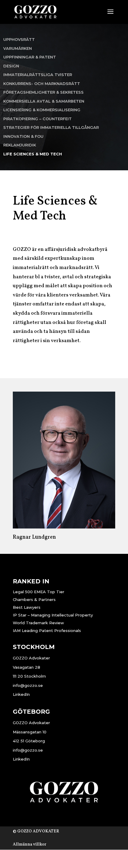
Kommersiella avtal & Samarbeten (43, 101)
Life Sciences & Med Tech (32, 154)
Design (11, 66)
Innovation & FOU (23, 136)
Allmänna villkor (29, 844)
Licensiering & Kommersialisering (41, 109)
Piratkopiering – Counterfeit (37, 118)
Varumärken (17, 48)
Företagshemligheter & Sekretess (43, 92)
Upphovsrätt (19, 39)
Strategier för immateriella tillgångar (51, 127)
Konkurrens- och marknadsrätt (41, 83)
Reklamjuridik (19, 145)
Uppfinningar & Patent (29, 57)
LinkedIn (21, 694)
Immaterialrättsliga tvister (37, 74)
